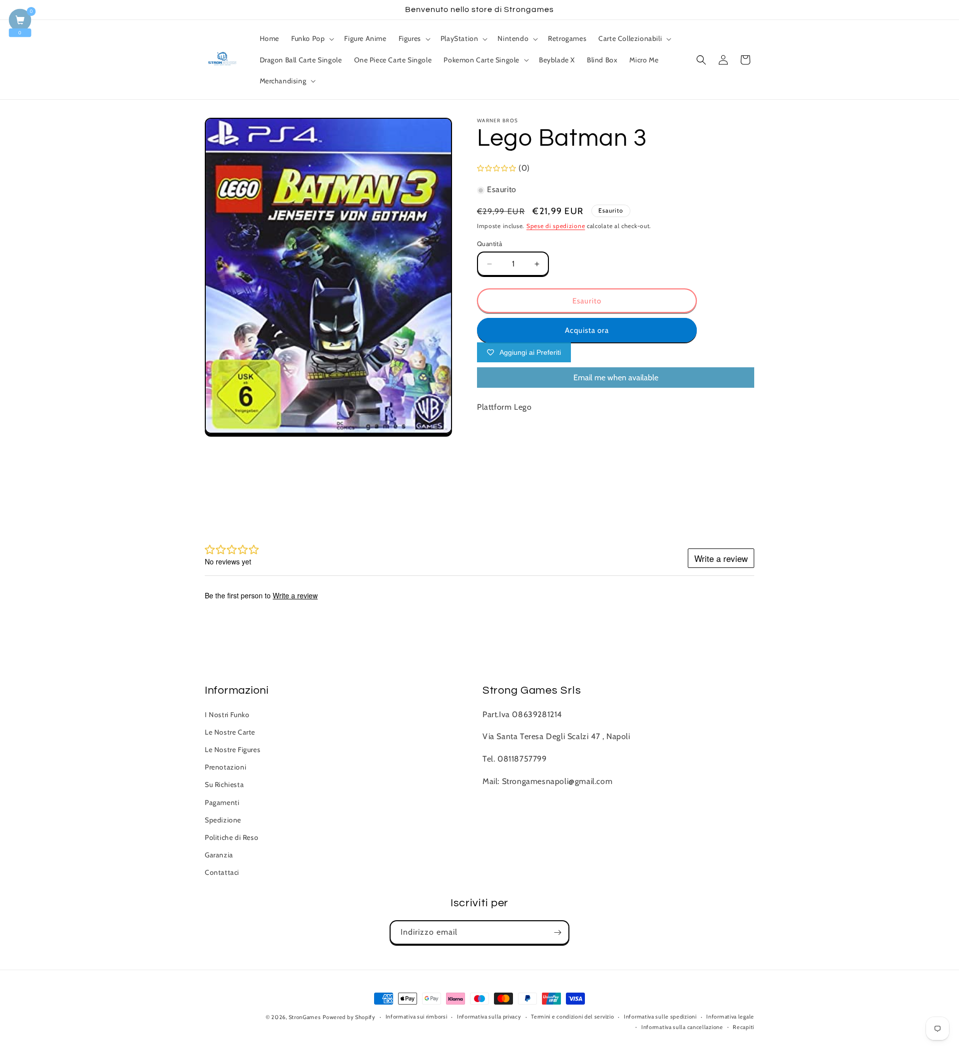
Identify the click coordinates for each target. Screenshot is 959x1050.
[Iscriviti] (557, 932)
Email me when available (615, 378)
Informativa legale (730, 1016)
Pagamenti (222, 802)
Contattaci (222, 872)
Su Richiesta (224, 784)
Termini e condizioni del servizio (572, 1016)
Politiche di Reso (231, 837)
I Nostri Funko (227, 714)
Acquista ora (587, 330)
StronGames (305, 1017)
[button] (311, 38)
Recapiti (743, 1027)
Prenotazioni (225, 767)
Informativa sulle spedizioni (660, 1016)
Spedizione (223, 819)
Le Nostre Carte (230, 732)
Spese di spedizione (555, 226)
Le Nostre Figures (232, 749)
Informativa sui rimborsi (417, 1016)
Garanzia (219, 854)
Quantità (489, 244)
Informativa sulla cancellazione (682, 1027)
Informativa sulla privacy (489, 1016)
